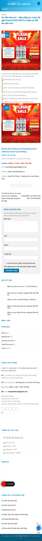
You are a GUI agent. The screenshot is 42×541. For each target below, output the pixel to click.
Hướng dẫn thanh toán (10, 519)
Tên (6, 236)
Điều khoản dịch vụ (9, 510)
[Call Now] (3, 483)
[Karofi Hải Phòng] (21, 3)
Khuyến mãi (5, 337)
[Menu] (2, 3)
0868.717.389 (13, 387)
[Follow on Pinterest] (17, 408)
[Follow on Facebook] (3, 408)
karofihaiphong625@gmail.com (16, 167)
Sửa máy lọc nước (7, 341)
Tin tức (3, 15)
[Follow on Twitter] (10, 408)
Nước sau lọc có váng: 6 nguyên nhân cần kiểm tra (23, 294)
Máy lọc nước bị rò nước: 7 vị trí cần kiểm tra (22, 286)
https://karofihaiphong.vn (16, 172)
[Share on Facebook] (15, 185)
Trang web (7, 254)
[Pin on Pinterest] (26, 185)
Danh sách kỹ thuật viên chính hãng (15, 528)
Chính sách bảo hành (10, 524)
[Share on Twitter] (19, 185)
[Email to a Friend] (22, 185)
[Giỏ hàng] (38, 3)
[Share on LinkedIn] (29, 185)
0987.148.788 (24, 387)
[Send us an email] (13, 408)
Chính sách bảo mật (10, 501)
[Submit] (38, 9)
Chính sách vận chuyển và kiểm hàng (15, 514)
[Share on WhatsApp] (12, 185)
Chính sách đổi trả (9, 505)
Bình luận (7, 219)
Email (6, 245)
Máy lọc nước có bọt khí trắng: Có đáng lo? (21, 299)
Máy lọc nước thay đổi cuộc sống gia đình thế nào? (22, 307)
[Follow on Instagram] (6, 408)
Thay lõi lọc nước (7, 344)
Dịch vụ (4, 333)
